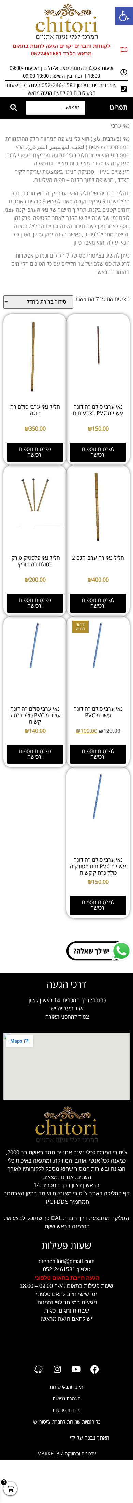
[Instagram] (57, 1369)
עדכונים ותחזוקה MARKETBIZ (66, 1454)
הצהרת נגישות (67, 1399)
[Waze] (38, 1369)
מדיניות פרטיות (66, 1410)
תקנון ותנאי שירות (66, 1387)
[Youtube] (76, 1369)
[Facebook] (94, 1369)
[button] (124, 16)
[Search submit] (13, 108)
